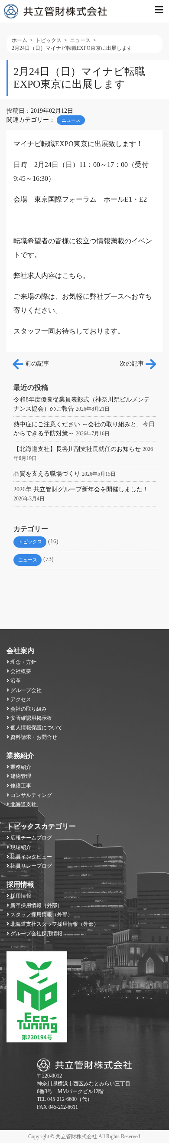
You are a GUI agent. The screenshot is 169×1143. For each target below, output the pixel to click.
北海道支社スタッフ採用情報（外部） (54, 924)
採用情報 (20, 884)
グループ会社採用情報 (36, 934)
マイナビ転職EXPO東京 (50, 143)
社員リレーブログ (31, 866)
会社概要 (20, 671)
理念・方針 (23, 662)
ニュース (71, 120)
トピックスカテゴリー (41, 826)
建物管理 (20, 776)
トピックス (30, 541)
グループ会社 (26, 690)
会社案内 (20, 650)
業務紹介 (20, 755)
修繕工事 (20, 786)
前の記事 (36, 363)
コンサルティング (31, 795)
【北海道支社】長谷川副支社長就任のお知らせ (77, 449)
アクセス (20, 699)
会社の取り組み (28, 709)
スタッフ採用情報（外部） (41, 914)
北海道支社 (23, 804)
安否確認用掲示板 (31, 718)
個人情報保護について (36, 728)
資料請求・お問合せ (33, 737)
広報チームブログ (31, 838)
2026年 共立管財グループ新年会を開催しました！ (81, 489)
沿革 (15, 681)
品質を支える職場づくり (46, 473)
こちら (72, 275)
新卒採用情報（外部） (36, 905)
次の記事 (133, 363)
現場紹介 (20, 847)
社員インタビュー (31, 857)
